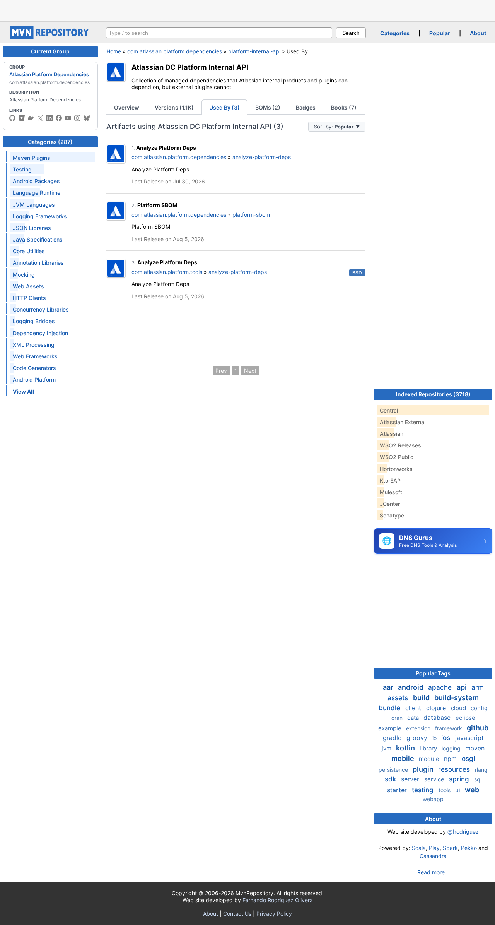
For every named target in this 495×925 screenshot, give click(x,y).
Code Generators (34, 368)
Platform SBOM (157, 205)
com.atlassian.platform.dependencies (174, 51)
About (478, 33)
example (390, 728)
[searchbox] (219, 32)
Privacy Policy (274, 913)
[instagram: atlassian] (77, 118)
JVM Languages (34, 204)
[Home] (50, 37)
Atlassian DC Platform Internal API (189, 67)
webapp (433, 799)
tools (445, 790)
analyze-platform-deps (261, 157)
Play (434, 847)
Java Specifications (38, 239)
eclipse (465, 717)
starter (398, 790)
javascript (469, 738)
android (411, 687)
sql (477, 779)
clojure (437, 708)
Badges (306, 107)
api (462, 687)
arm (477, 687)
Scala (419, 847)
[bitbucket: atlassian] (22, 118)
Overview (126, 107)
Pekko (469, 847)
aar (389, 687)
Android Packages (36, 181)
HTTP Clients (29, 298)
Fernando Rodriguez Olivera (277, 900)
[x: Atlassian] (40, 118)
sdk (391, 779)
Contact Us (237, 913)
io (435, 738)
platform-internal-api (254, 51)
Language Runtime (36, 192)
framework (449, 728)
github (477, 728)
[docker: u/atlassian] (31, 118)
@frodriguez (463, 831)
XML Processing (34, 344)
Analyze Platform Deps (166, 147)
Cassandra (433, 856)
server (411, 779)
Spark (450, 847)
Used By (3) (224, 107)
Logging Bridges (34, 321)
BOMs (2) (267, 107)
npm (451, 758)
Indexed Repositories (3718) (433, 394)
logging (452, 748)
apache (441, 687)
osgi (468, 758)
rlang (481, 769)
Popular (439, 33)
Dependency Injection (40, 333)
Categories (395, 33)
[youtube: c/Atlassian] (68, 118)
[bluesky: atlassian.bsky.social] (87, 118)
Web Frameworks (35, 356)
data (413, 717)
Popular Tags (433, 673)
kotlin (406, 748)
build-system (456, 698)
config (479, 708)
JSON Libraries (32, 227)
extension (419, 728)
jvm (387, 748)
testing (423, 790)
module (430, 758)
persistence (394, 769)
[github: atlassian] (12, 118)
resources (455, 769)
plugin (424, 769)
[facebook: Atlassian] (59, 118)
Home (113, 51)
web (472, 790)
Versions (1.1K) (174, 107)
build (422, 698)
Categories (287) (50, 142)
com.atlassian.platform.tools (166, 272)
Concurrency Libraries (41, 309)
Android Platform (34, 379)
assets (398, 698)
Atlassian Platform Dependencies (49, 74)
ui (458, 790)
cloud (459, 708)
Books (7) (344, 107)
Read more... (433, 872)
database (437, 717)
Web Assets (28, 286)
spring (460, 779)
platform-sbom (251, 214)
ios (446, 738)
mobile (403, 758)
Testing (22, 169)
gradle (393, 738)
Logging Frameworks (40, 216)
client (414, 708)
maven (475, 748)
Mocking (24, 274)
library (429, 748)
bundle (390, 708)
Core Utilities (29, 251)
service (435, 779)
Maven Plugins (31, 157)
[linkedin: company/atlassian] (49, 118)
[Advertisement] (247, 9)
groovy (417, 738)
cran (397, 717)
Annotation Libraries (38, 262)
